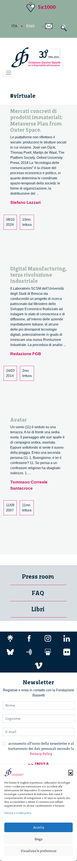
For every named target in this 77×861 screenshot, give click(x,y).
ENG (30, 26)
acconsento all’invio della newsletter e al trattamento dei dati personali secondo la (41, 748)
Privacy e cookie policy (17, 812)
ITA (14, 26)
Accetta (38, 827)
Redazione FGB (25, 354)
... (37, 193)
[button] (70, 772)
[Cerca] (62, 28)
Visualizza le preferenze (38, 851)
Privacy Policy (41, 754)
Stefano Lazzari (25, 202)
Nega (38, 839)
